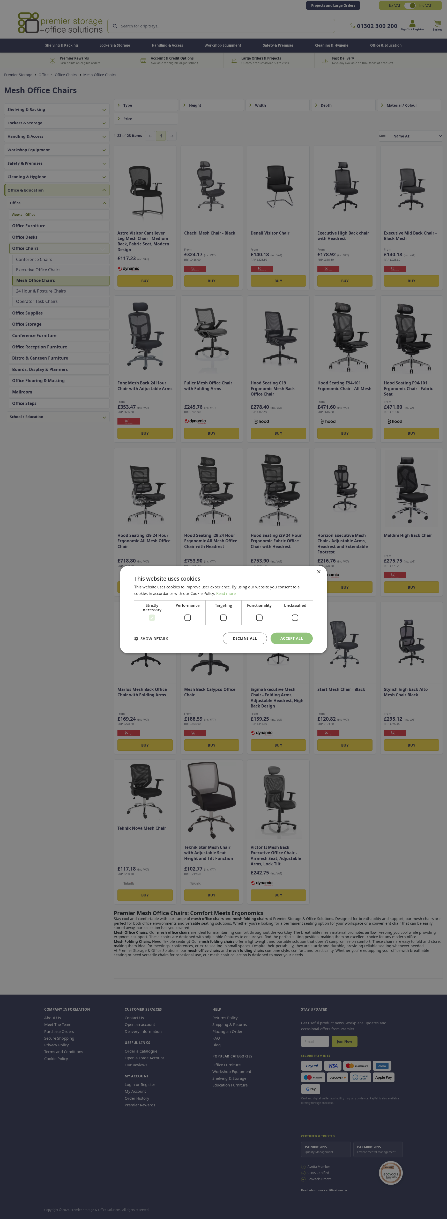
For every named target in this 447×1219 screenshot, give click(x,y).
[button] (151, 638)
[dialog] (223, 609)
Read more (226, 593)
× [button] (319, 572)
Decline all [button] (245, 638)
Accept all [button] (291, 638)
